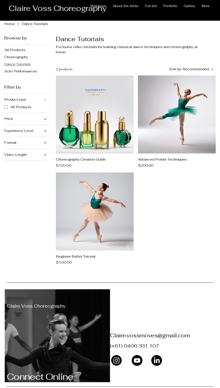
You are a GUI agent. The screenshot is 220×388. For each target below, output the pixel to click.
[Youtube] (137, 360)
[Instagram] (116, 360)
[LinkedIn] (156, 360)
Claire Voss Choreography (36, 306)
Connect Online (40, 376)
